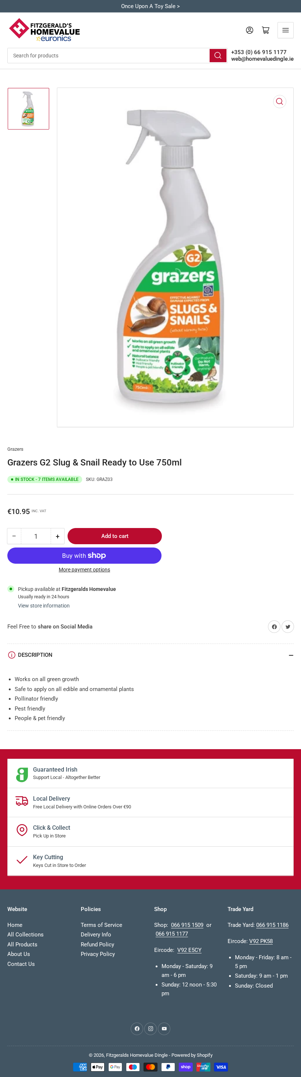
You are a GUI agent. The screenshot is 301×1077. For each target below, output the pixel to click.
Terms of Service (101, 925)
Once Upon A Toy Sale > (150, 6)
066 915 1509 (187, 925)
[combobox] (117, 55)
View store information (44, 606)
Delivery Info (96, 934)
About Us (18, 954)
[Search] (218, 55)
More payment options (84, 570)
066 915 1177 (172, 934)
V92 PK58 (261, 941)
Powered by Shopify (192, 1055)
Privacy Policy (98, 954)
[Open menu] (286, 30)
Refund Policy (97, 944)
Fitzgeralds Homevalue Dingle (137, 1055)
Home (14, 925)
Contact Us (21, 964)
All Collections (25, 934)
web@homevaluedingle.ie (262, 59)
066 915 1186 (272, 925)
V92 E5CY (189, 950)
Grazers (15, 449)
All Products (22, 944)
